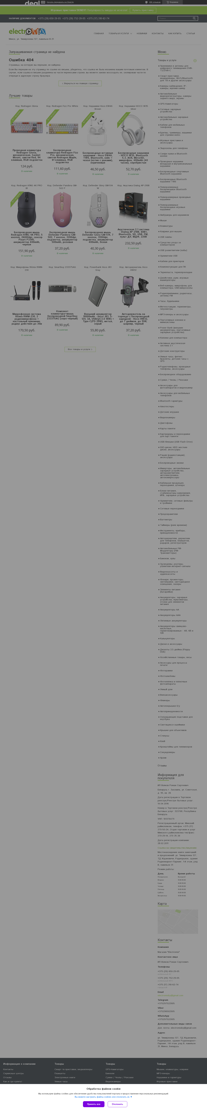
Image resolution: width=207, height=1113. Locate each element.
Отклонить (117, 1104)
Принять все (93, 1104)
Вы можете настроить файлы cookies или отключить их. (102, 1097)
